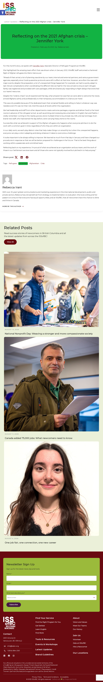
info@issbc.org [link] (13, 646)
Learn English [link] (40, 629)
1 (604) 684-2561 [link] (13, 651)
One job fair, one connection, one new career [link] (30, 542)
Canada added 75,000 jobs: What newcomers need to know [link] (38, 438)
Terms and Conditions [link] (51, 677)
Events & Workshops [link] (46, 644)
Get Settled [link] (40, 626)
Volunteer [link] (77, 639)
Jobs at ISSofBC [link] (79, 643)
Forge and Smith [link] (71, 679)
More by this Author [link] (11, 206)
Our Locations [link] (80, 653)
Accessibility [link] (64, 677)
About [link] (76, 618)
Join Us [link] (76, 635)
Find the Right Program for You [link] (48, 622)
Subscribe (13, 605)
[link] (2, 12)
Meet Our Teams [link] (80, 626)
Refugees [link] (13, 163)
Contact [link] (7, 634)
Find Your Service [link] (44, 618)
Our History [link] (77, 629)
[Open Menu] (98, 9)
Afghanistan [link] (34, 163)
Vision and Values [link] (80, 622)
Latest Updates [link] (43, 649)
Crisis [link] (42, 163)
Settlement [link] (23, 163)
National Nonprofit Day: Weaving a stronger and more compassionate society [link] (49, 333)
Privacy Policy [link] (37, 677)
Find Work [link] (39, 633)
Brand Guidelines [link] (44, 654)
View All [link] (10, 242)
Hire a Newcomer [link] (80, 647)
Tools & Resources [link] (45, 639)
